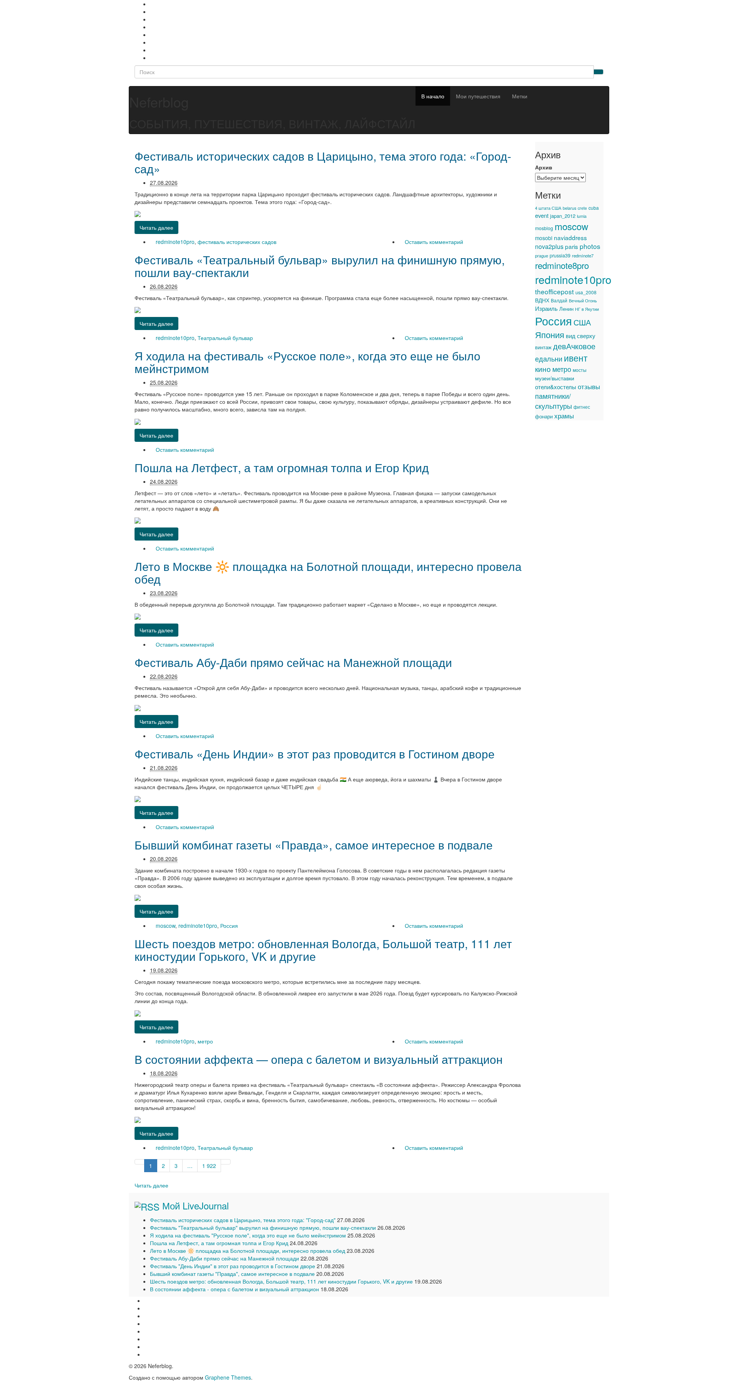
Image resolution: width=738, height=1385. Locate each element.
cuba (593, 207)
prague (541, 255)
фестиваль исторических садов (237, 241)
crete (582, 208)
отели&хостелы (555, 386)
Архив (543, 167)
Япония (549, 334)
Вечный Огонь (583, 300)
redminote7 (582, 255)
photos (590, 246)
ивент (576, 358)
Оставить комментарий (434, 241)
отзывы (589, 386)
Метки (519, 96)
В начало (432, 96)
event (542, 215)
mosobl (543, 238)
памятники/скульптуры (553, 401)
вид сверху (580, 336)
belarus (569, 208)
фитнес (581, 407)
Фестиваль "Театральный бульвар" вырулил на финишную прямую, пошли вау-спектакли (263, 1227)
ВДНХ (542, 300)
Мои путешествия (478, 96)
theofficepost (554, 291)
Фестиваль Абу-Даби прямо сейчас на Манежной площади (293, 662)
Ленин (566, 308)
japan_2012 (562, 215)
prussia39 (560, 255)
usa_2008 (586, 292)
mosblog (544, 228)
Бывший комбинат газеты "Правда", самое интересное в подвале (232, 1273)
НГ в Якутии (587, 309)
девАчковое (574, 346)
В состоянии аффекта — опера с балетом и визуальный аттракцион (319, 1059)
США (582, 322)
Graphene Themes (228, 1377)
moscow (165, 925)
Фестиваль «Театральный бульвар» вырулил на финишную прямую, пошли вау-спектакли (320, 265)
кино (543, 369)
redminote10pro (175, 241)
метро (205, 1041)
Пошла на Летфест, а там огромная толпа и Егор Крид (282, 467)
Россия (229, 925)
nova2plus (549, 246)
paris (571, 246)
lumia (582, 216)
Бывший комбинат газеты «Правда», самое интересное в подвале (314, 844)
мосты (580, 370)
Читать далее (151, 1185)
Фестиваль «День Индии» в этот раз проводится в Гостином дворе (315, 753)
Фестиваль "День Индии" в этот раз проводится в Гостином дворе (232, 1266)
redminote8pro (562, 265)
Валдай (559, 300)
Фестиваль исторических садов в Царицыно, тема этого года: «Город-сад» (323, 162)
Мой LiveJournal (195, 1205)
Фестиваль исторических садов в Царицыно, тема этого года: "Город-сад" (243, 1220)
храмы (564, 415)
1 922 (209, 1165)
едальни (548, 358)
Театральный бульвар (225, 338)
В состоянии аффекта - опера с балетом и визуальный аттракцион (234, 1289)
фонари (544, 416)
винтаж (543, 347)
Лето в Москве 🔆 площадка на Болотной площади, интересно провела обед (328, 572)
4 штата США (548, 208)
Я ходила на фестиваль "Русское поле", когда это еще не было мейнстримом (248, 1235)
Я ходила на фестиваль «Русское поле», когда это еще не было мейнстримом (307, 362)
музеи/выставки (554, 378)
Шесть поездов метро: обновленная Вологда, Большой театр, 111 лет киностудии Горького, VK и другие (323, 949)
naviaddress (570, 237)
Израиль (546, 308)
